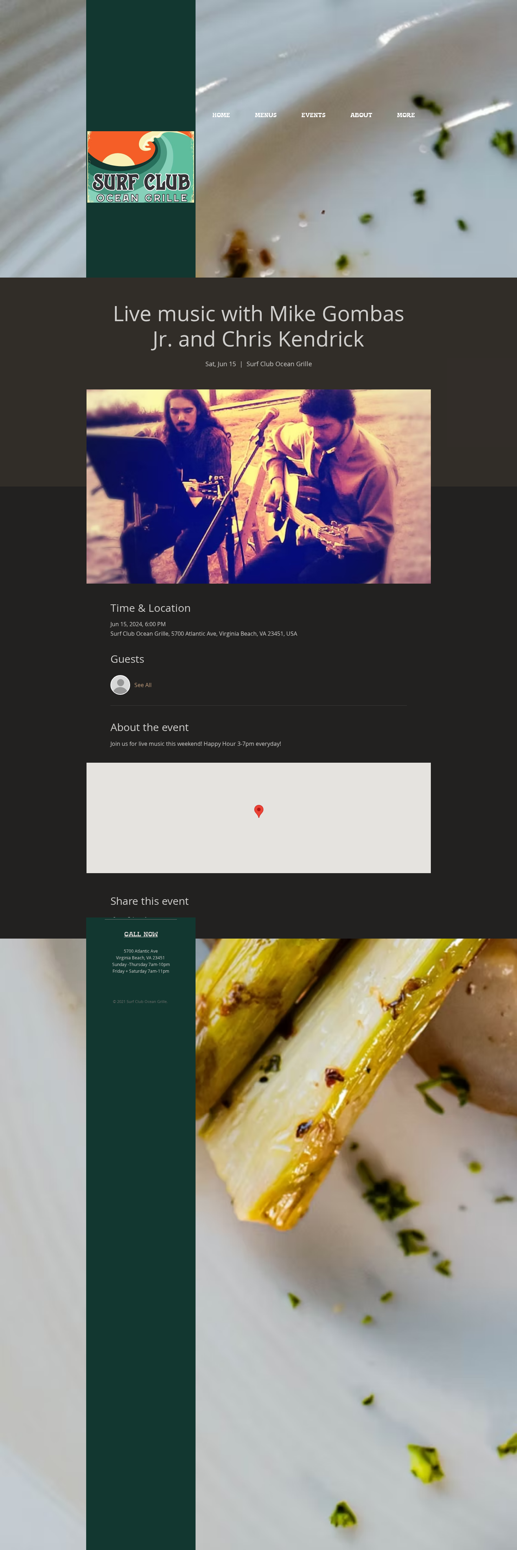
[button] (265, 115)
